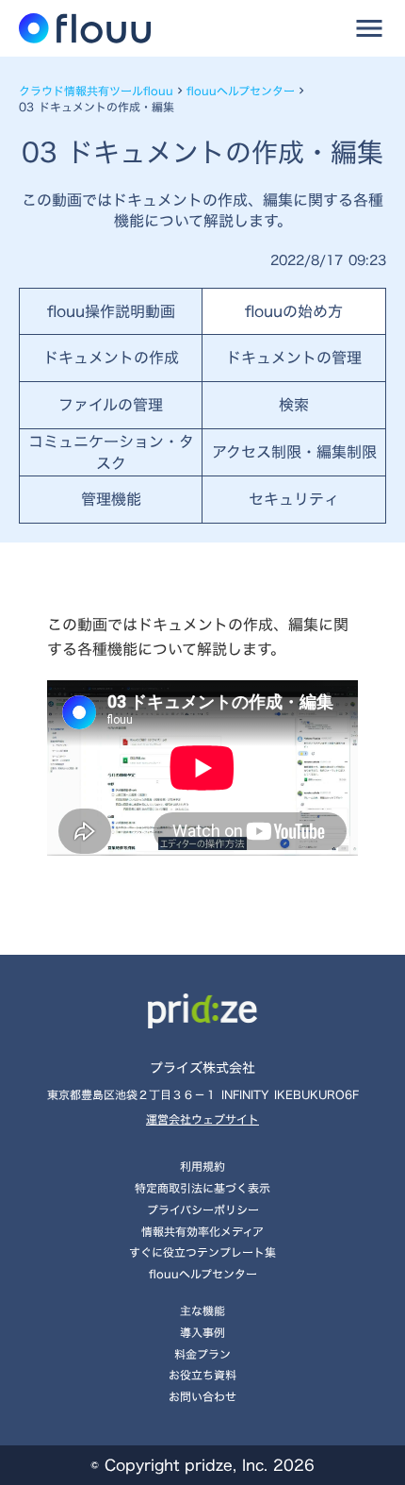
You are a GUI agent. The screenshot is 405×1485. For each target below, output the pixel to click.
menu (369, 28)
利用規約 (202, 1166)
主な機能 (202, 1310)
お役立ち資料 (202, 1374)
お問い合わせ (202, 1396)
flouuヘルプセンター (240, 91)
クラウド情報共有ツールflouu (96, 91)
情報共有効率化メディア (202, 1231)
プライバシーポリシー (203, 1209)
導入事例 (202, 1332)
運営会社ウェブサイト (202, 1119)
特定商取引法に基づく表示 (202, 1187)
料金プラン (202, 1353)
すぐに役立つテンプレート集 (202, 1251)
